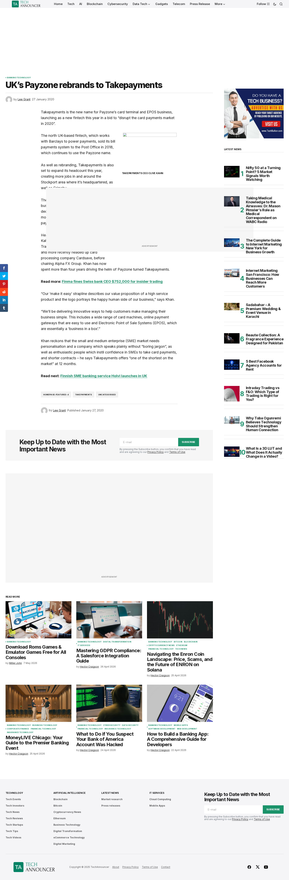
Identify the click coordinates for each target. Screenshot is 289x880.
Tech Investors (15, 805)
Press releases (110, 805)
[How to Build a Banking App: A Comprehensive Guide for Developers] (180, 703)
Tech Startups (14, 824)
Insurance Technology (20, 732)
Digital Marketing (64, 843)
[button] (275, 4)
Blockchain (190, 642)
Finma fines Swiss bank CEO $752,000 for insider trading (112, 281)
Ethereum (181, 645)
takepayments (83, 395)
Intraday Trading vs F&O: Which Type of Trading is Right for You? (262, 394)
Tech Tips (12, 831)
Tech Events (13, 799)
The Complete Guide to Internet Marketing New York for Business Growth (264, 246)
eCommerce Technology (69, 837)
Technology (14, 792)
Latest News (110, 792)
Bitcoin (178, 642)
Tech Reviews (14, 818)
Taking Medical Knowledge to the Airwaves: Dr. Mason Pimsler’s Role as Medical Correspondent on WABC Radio (263, 210)
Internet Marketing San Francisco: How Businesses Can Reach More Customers (262, 278)
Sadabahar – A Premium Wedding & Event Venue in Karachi (263, 311)
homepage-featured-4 (56, 395)
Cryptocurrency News (161, 645)
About (115, 866)
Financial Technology (161, 649)
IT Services (84, 645)
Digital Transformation (117, 642)
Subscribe (188, 441)
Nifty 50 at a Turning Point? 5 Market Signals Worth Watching (263, 174)
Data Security (130, 725)
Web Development (187, 729)
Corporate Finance (18, 729)
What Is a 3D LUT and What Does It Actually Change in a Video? (264, 452)
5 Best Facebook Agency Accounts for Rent (264, 365)
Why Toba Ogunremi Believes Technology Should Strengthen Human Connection (263, 424)
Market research (112, 799)
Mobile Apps (181, 725)
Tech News (181, 649)
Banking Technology (19, 78)
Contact (165, 866)
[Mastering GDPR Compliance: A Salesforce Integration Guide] (109, 619)
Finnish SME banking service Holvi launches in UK (103, 376)
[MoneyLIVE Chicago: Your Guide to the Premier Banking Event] (39, 703)
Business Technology (44, 725)
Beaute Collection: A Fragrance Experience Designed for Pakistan (265, 339)
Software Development (162, 729)
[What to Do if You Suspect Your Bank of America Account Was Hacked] (109, 703)
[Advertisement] (144, 38)
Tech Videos (13, 837)
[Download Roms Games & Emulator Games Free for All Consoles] (39, 619)
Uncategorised (107, 395)
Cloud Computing (160, 799)
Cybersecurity (111, 725)
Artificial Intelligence (69, 792)
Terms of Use (177, 451)
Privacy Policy (155, 451)
